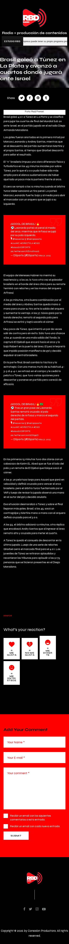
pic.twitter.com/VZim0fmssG (25, 251)
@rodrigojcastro (34, 239)
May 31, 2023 (44, 255)
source (8, 615)
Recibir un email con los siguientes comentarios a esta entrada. (30, 817)
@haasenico (18, 239)
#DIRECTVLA (26, 243)
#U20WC (15, 243)
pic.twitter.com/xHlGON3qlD (25, 435)
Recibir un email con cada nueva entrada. (35, 826)
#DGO (36, 243)
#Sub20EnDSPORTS (20, 247)
